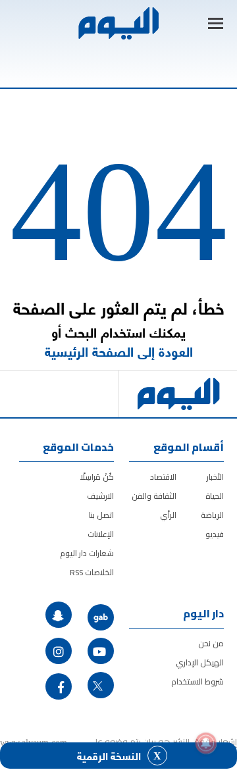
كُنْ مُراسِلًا (97, 476)
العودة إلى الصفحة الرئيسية (119, 351)
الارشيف (100, 495)
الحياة (214, 495)
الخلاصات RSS (92, 572)
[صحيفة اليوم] (118, 23)
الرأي (168, 515)
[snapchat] (58, 615)
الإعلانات (101, 534)
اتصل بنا (101, 515)
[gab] (101, 617)
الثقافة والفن (154, 495)
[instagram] (58, 651)
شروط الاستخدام (197, 681)
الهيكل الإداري (200, 662)
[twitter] (101, 685)
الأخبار (215, 476)
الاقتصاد (163, 476)
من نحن (211, 643)
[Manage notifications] (206, 743)
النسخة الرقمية (109, 755)
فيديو (214, 534)
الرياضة (212, 515)
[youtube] (101, 651)
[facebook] (58, 686)
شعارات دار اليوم (87, 553)
